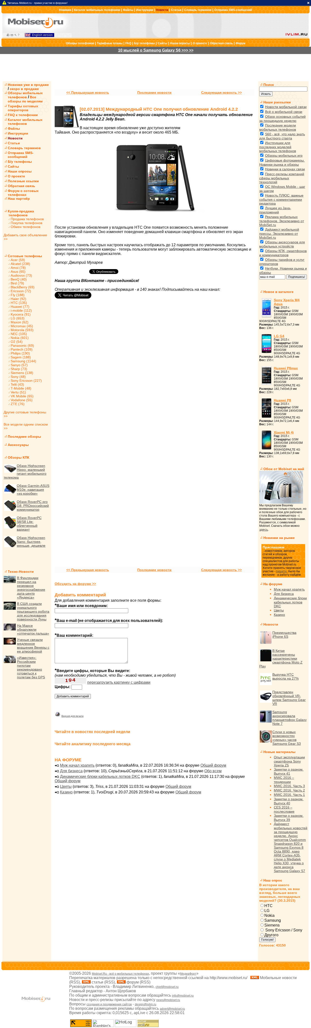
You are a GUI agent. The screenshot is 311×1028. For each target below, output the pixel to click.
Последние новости (154, 92)
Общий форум (213, 765)
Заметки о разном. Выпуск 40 (288, 801)
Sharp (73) (19, 369)
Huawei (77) (20, 307)
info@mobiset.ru (183, 995)
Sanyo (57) (19, 365)
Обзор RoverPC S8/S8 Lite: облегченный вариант (29, 523)
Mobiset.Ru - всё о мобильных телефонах (120, 973)
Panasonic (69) (22, 345)
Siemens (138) (22, 373)
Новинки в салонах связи (285, 169)
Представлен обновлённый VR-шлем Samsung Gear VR (289, 698)
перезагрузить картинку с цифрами (118, 682)
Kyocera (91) (21, 314)
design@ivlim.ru (145, 1004)
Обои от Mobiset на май (283, 469)
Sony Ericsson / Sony (283, 930)
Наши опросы (180, 43)
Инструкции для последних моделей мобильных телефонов (277, 147)
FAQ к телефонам (23, 115)
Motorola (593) (22, 330)
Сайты (162, 43)
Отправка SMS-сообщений (233, 10)
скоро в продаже (24, 89)
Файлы (128, 10)
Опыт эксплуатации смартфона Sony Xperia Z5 (289, 761)
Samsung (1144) (23, 361)
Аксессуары (18, 445)
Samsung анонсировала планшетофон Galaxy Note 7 (289, 718)
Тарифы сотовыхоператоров (23, 108)
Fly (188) (18, 295)
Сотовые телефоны (25, 256)
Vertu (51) (18, 392)
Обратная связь (221, 43)
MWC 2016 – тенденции (284, 780)
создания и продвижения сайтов (109, 1004)
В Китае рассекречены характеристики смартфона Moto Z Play (280, 658)
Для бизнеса (71, 771)
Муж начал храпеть (77, 765)
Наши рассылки (277, 102)
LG (266, 911)
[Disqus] (154, 372)
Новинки (65, 10)
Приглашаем (273, 547)
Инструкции (144, 10)
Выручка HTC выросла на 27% (285, 676)
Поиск (268, 85)
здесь (263, 529)
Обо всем (213, 771)
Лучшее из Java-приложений (275, 210)
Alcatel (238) (20, 264)
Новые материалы (279, 752)
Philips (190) (20, 353)
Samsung (272, 920)
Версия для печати (72, 716)
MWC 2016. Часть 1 (289, 795)
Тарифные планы (109, 43)
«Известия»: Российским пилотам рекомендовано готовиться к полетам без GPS (31, 667)
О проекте (200, 43)
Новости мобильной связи (286, 107)
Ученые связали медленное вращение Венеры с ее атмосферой (33, 645)
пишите (281, 571)
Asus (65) (18, 271)
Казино (66, 792)
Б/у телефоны (144, 43)
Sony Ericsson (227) (26, 380)
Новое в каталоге (278, 292)
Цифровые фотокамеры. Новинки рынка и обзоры (282, 162)
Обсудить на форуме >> (75, 584)
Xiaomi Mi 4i (284, 432)
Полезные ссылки (23, 181)
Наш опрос (272, 880)
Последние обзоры (24, 436)
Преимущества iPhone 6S (284, 634)
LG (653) (18, 318)
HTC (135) (19, 303)
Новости (162, 10)
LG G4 (279, 336)
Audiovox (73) (21, 275)
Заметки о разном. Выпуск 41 (288, 771)
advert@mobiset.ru (172, 1008)
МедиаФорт (188, 973)
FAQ (128, 43)
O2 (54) (17, 342)
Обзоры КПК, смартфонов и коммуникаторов (283, 253)
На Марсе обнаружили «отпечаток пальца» (33, 629)
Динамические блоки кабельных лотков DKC (100, 776)
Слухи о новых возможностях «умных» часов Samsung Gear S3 (286, 738)
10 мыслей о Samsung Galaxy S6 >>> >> (155, 50)
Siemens (272, 925)
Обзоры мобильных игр (283, 155)
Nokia (269, 915)
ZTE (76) (18, 404)
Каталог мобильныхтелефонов (25, 122)
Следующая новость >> (221, 92)
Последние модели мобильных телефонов (277, 127)
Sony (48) (18, 377)
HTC (268, 906)
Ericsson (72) (21, 291)
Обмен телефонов (25, 227)
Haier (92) (18, 299)
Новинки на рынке (279, 538)
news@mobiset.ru (168, 1000)
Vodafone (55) (22, 400)
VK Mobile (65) (22, 396)
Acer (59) (18, 260)
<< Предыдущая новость (87, 92)
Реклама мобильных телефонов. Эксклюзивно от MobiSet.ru (281, 221)
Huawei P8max (286, 368)
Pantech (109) (22, 349)
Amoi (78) (18, 268)
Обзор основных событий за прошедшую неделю (282, 119)
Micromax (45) (22, 326)
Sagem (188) (21, 357)
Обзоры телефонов (80, 43)
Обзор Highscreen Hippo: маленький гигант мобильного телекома (25, 471)
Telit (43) (17, 384)
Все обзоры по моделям (25, 99)
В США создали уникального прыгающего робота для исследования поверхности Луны (33, 611)
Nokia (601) (20, 338)
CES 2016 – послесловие (284, 809)
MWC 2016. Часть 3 (289, 786)
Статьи (176, 10)
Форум (240, 43)
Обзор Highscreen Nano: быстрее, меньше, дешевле (31, 541)
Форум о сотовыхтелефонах (23, 193)
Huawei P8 (282, 400)
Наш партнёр (19, 198)
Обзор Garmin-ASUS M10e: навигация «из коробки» (33, 489)
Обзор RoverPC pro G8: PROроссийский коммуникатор (33, 505)
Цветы (66, 786)
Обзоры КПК (18, 457)
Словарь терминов (197, 10)
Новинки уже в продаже (28, 85)
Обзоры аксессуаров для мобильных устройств (282, 244)
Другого (271, 935)
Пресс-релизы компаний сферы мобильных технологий (281, 178)
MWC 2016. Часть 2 (289, 790)
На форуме (272, 584)
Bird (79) (17, 283)
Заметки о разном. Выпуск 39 (288, 818)
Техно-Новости (21, 571)
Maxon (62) (19, 322)
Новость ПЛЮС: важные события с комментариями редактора (281, 199)
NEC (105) (19, 334)
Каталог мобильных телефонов (97, 10)
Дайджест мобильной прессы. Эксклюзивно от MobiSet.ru (279, 233)
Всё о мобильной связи (283, 112)
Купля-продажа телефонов (19, 213)
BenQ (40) (19, 279)
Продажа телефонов (27, 219)
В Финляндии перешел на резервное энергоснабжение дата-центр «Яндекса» (31, 587)
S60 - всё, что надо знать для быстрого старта (282, 136)
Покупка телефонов (26, 223)
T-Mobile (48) (21, 388)
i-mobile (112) (21, 310)
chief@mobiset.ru (167, 987)
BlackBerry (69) (23, 287)
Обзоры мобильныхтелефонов (25, 95)
